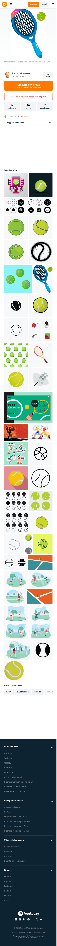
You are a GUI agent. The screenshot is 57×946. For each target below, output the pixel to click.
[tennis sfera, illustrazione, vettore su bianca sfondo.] (13, 382)
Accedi (44, 4)
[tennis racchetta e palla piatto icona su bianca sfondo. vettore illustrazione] (16, 556)
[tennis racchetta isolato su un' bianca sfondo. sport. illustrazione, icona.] (16, 507)
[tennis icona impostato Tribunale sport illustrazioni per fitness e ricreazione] (16, 722)
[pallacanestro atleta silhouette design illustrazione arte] (16, 609)
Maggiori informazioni (15, 122)
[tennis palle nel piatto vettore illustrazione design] (18, 353)
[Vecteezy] (4, 4)
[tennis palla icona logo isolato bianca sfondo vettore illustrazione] (16, 408)
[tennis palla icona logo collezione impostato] (39, 206)
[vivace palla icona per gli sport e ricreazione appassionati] (16, 672)
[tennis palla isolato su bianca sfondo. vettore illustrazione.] (16, 531)
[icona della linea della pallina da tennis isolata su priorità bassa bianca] (16, 433)
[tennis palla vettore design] (7, 831)
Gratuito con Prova (28, 86)
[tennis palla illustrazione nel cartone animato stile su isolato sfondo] (22, 831)
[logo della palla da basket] (16, 457)
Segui (48, 76)
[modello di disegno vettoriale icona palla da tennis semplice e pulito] (16, 252)
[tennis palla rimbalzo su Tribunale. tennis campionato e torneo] (16, 865)
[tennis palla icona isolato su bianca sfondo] (36, 379)
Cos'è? (26, 116)
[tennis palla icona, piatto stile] (16, 697)
